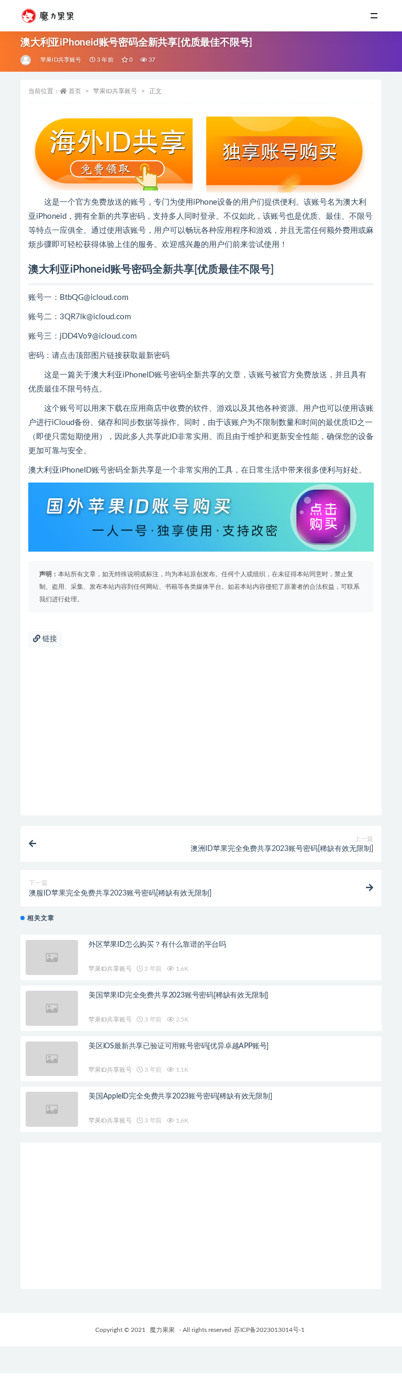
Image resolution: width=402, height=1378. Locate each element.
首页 (75, 91)
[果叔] (26, 60)
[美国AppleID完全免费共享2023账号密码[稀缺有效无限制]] (52, 1109)
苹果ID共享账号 (61, 60)
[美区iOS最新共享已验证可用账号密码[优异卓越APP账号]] (52, 1059)
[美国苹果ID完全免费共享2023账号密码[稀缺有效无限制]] (52, 1008)
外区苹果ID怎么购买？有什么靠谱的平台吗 (157, 944)
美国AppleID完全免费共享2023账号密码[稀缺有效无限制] (180, 1096)
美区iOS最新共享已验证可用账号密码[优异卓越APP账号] (178, 1046)
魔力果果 (162, 1330)
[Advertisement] (201, 737)
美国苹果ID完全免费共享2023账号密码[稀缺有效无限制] (178, 995)
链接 (48, 639)
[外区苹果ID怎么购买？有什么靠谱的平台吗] (52, 957)
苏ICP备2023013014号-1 (269, 1330)
